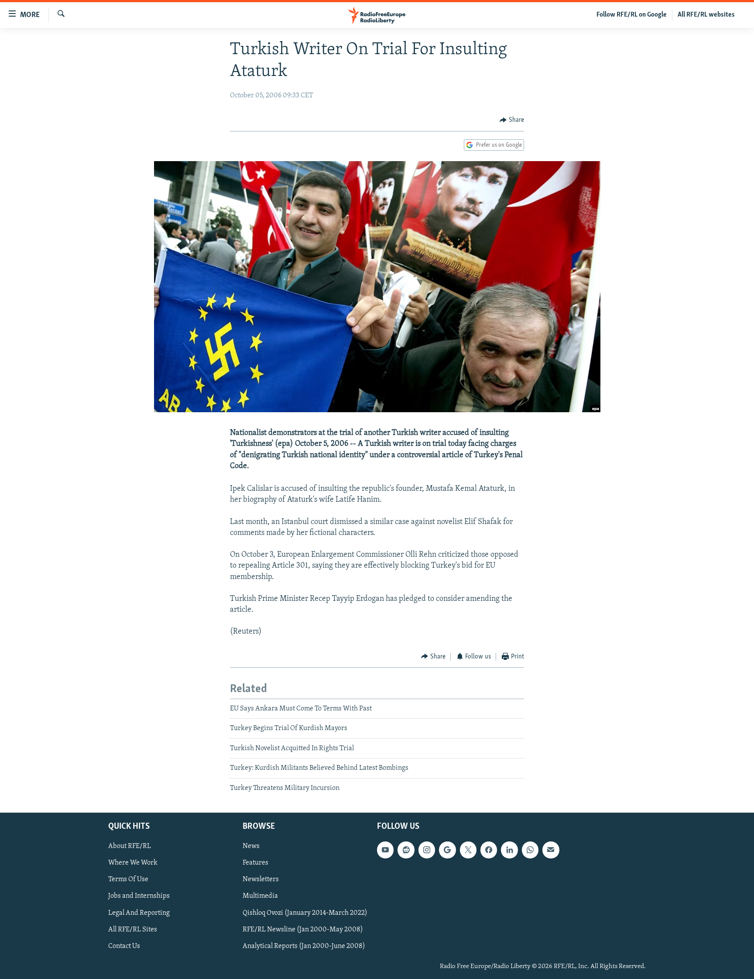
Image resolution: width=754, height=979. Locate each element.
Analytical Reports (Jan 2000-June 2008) (304, 946)
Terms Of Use (128, 879)
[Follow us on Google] (447, 849)
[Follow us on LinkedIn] (509, 849)
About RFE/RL (129, 846)
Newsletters (261, 879)
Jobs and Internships (139, 896)
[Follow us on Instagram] (426, 849)
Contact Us (124, 946)
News (251, 846)
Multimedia (260, 896)
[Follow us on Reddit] (406, 849)
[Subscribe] (550, 849)
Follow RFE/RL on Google (631, 14)
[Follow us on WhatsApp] (530, 849)
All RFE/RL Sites (132, 929)
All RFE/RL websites (706, 14)
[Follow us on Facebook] (488, 849)
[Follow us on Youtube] (385, 849)
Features (255, 862)
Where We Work (133, 862)
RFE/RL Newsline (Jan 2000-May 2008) (303, 929)
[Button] (512, 120)
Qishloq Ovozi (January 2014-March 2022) (305, 913)
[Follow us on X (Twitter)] (468, 849)
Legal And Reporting (139, 913)
